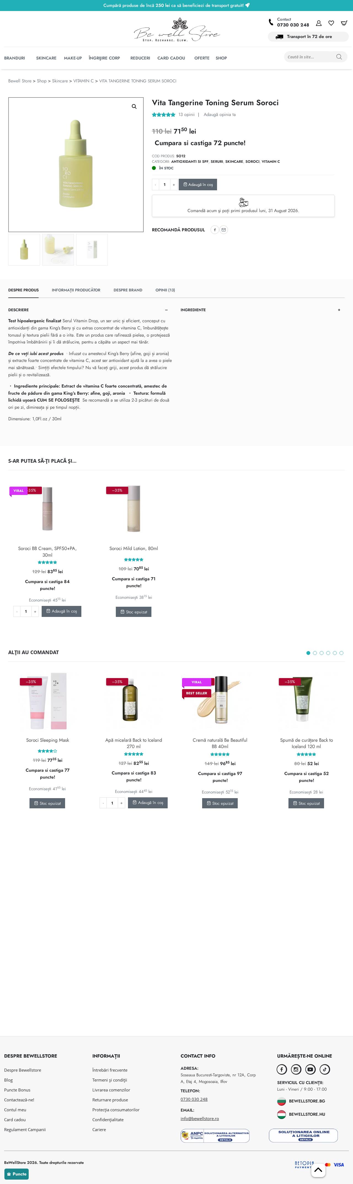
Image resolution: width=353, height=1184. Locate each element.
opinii (186, 114)
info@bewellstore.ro (200, 1118)
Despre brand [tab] (128, 290)
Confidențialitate (108, 1119)
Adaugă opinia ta (219, 114)
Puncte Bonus (17, 1090)
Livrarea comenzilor (111, 1090)
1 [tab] (308, 653)
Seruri (217, 161)
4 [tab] (328, 653)
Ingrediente (193, 310)
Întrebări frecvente (109, 1070)
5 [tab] (335, 653)
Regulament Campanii (25, 1129)
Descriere (18, 310)
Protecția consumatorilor (116, 1109)
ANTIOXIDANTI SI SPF (189, 161)
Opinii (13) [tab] (165, 290)
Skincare (60, 81)
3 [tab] (321, 653)
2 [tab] (315, 653)
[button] (134, 107)
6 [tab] (341, 653)
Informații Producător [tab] (76, 290)
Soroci (252, 161)
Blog (8, 1080)
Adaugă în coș (200, 184)
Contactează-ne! (19, 1099)
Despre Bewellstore (22, 1070)
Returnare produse (110, 1099)
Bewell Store (19, 81)
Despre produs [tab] (23, 290)
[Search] (339, 56)
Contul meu (15, 1109)
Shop (42, 81)
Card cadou (15, 1119)
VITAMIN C (83, 81)
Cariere (99, 1129)
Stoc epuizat (136, 612)
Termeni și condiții (109, 1080)
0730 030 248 (293, 25)
